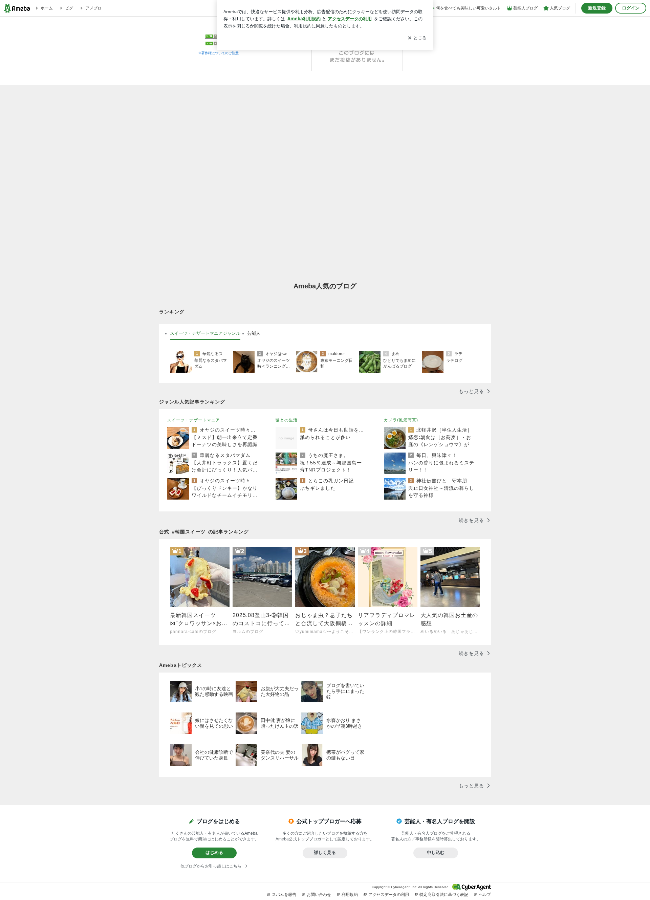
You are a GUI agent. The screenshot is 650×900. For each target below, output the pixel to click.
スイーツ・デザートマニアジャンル (205, 333)
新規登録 (597, 7)
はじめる (214, 852)
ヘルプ (485, 894)
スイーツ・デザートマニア (193, 420)
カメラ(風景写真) (401, 420)
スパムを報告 (284, 894)
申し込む (436, 852)
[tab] (205, 333)
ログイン (631, 7)
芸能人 (253, 333)
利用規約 (350, 894)
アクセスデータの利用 (388, 894)
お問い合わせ (319, 894)
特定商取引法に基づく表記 (443, 894)
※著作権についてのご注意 (218, 53)
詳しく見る (325, 852)
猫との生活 (287, 420)
